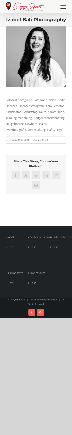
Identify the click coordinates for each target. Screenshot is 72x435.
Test (10, 247)
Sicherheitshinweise (36, 237)
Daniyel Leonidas (48, 299)
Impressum (36, 273)
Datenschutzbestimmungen (58, 237)
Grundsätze (14, 273)
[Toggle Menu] (63, 7)
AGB (11, 237)
